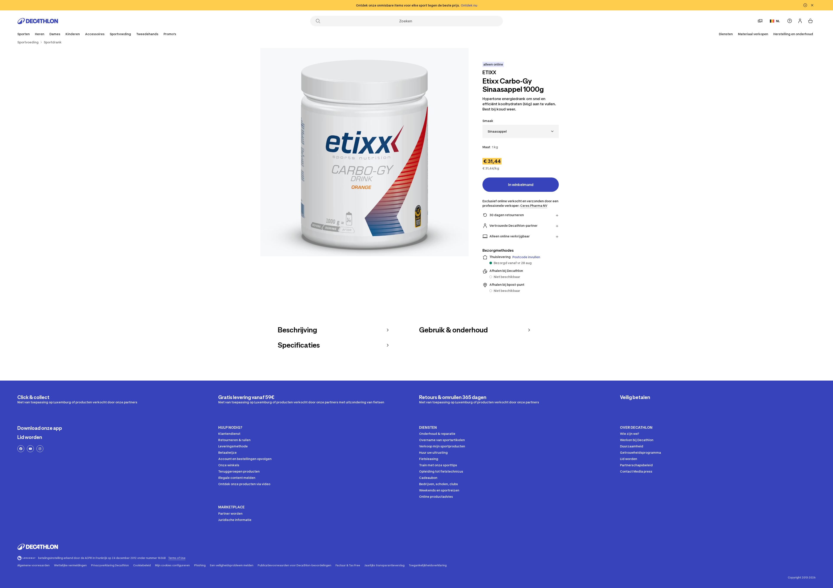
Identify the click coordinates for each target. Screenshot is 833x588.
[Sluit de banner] (812, 5)
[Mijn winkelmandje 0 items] (810, 21)
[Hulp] (789, 21)
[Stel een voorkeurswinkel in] (760, 21)
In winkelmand (520, 184)
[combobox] (520, 131)
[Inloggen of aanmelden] (800, 21)
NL (778, 21)
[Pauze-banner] (805, 5)
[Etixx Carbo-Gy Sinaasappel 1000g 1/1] (364, 152)
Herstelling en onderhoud (793, 34)
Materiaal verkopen (753, 34)
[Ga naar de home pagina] (37, 21)
